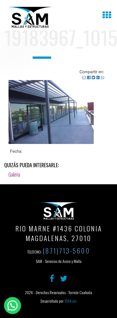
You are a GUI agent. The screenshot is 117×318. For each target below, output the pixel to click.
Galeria (14, 174)
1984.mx (70, 301)
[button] (12, 305)
